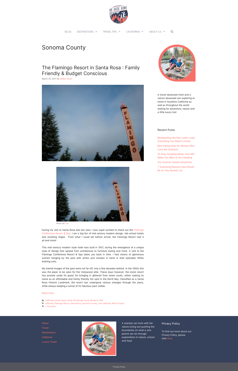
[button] (97, 31)
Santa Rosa (76, 303)
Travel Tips (110, 31)
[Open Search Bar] (172, 31)
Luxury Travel (49, 341)
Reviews (94, 300)
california (49, 303)
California (133, 31)
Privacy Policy (119, 366)
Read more (48, 293)
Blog (68, 31)
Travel (45, 327)
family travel (60, 300)
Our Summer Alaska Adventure (175, 162)
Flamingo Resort (61, 303)
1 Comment (50, 306)
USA (101, 300)
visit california (104, 303)
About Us (155, 31)
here (169, 338)
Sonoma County (89, 303)
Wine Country (118, 303)
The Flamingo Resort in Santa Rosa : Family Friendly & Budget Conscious (91, 70)
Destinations (85, 31)
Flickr (67, 223)
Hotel (69, 300)
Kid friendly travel (81, 300)
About (45, 323)
